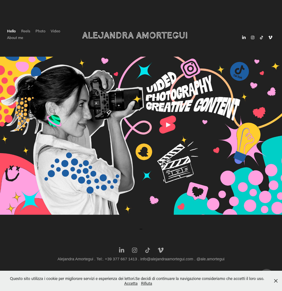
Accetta (131, 283)
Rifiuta (146, 283)
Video (55, 30)
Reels (25, 30)
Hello (11, 30)
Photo (40, 30)
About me (15, 37)
